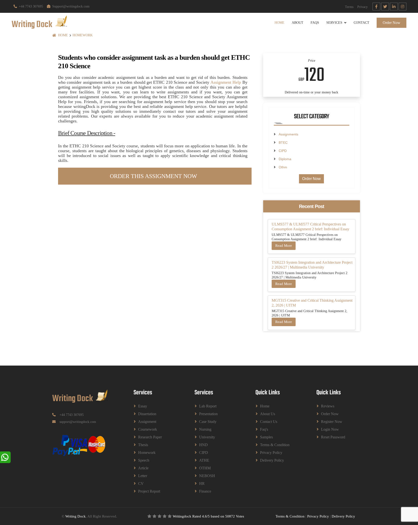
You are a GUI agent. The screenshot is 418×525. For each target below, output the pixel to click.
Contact (361, 22)
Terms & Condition (275, 445)
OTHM (205, 468)
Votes (240, 516)
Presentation (208, 414)
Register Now (331, 422)
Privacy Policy (271, 452)
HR (202, 483)
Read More (283, 246)
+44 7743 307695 (31, 6)
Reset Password (333, 437)
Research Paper (150, 437)
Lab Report (207, 406)
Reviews (327, 406)
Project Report (149, 491)
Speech (143, 460)
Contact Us (268, 422)
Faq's (264, 429)
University (207, 437)
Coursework (147, 429)
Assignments (288, 134)
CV (141, 483)
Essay (142, 406)
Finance (205, 491)
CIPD (283, 151)
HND (203, 445)
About (297, 22)
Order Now (391, 23)
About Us (267, 414)
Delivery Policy (272, 460)
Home (279, 22)
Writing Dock (75, 516)
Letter (142, 476)
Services (334, 22)
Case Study (207, 422)
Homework (83, 35)
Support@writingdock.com (71, 6)
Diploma (285, 159)
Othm (283, 167)
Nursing (205, 429)
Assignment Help (225, 82)
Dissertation (147, 414)
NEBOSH (207, 476)
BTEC (283, 142)
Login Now (330, 429)
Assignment (147, 422)
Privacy (362, 7)
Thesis (143, 445)
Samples (266, 437)
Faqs (315, 22)
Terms (349, 7)
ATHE (204, 460)
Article (143, 468)
